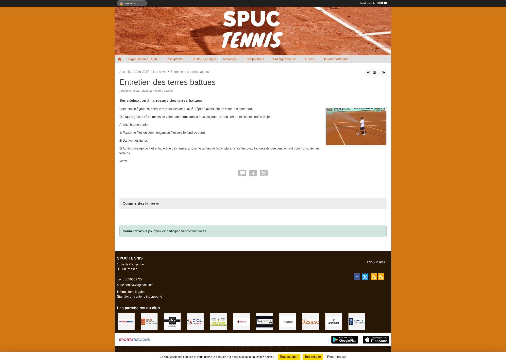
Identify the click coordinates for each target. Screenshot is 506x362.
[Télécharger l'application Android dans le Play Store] (344, 340)
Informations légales (131, 291)
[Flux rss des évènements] (381, 276)
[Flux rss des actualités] (374, 276)
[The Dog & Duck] (172, 321)
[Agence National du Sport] (195, 321)
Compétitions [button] (254, 59)
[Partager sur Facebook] (253, 173)
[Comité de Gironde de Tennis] (356, 321)
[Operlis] (264, 321)
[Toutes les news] (375, 73)
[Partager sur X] (264, 173)
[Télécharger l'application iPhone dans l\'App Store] (376, 340)
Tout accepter (289, 356)
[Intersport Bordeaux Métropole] (126, 321)
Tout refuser (313, 356)
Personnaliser (337, 356)
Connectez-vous (135, 231)
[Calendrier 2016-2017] (383, 73)
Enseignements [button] (284, 59)
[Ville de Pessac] (310, 321)
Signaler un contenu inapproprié (139, 296)
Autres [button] (309, 59)
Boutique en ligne (204, 59)
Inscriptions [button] (175, 59)
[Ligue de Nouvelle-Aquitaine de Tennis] (149, 321)
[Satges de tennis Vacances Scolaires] (368, 73)
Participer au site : (368, 3)
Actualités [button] (230, 59)
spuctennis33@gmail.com (135, 285)
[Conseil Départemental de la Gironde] (241, 321)
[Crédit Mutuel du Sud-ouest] (287, 321)
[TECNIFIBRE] (333, 321)
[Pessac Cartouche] (218, 321)
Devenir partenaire (336, 59)
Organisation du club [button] (143, 59)
